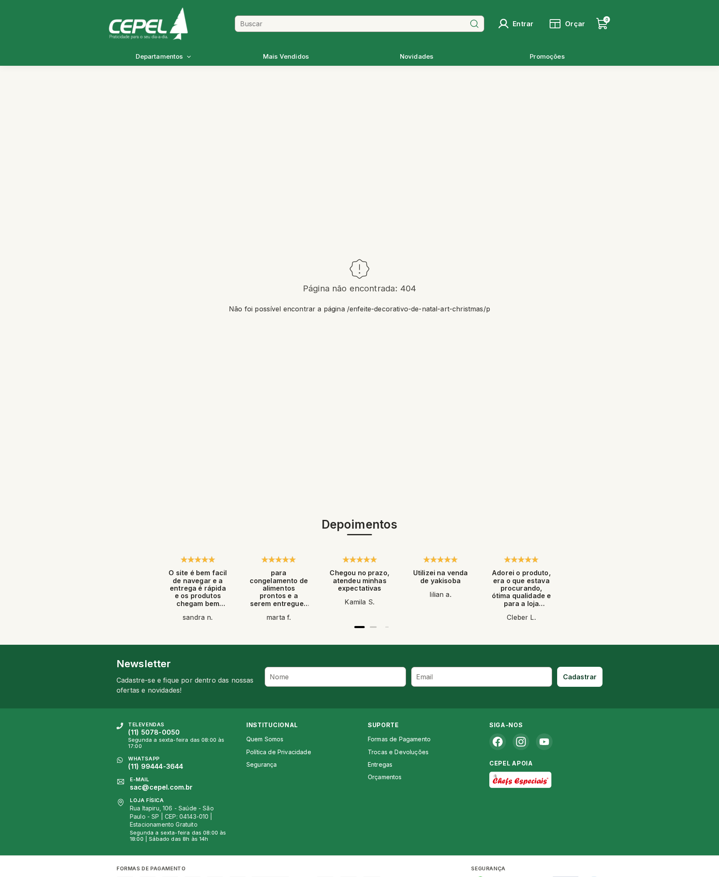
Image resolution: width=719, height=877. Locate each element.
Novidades (416, 56)
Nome (279, 676)
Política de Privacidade (278, 751)
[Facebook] (497, 741)
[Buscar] (474, 23)
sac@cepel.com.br (161, 787)
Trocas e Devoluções (398, 751)
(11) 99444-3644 (155, 766)
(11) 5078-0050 (154, 732)
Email (424, 676)
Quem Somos (265, 739)
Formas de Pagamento (399, 739)
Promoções (547, 56)
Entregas (380, 764)
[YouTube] (544, 741)
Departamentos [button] (159, 56)
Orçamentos (385, 776)
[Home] (169, 23)
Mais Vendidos (286, 56)
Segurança (261, 764)
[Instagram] (521, 741)
